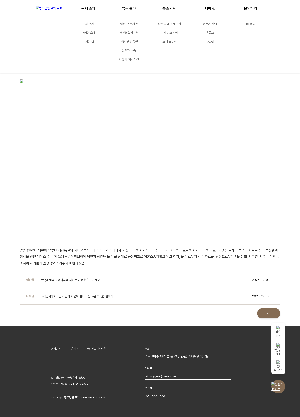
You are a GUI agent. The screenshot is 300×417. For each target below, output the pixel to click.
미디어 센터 (210, 8)
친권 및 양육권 (129, 42)
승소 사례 (169, 8)
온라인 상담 (278, 334)
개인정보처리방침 (96, 348)
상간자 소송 (129, 50)
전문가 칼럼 (210, 24)
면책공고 (56, 348)
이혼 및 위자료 (129, 24)
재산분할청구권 (129, 33)
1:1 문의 (250, 24)
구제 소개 (88, 8)
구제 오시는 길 (278, 368)
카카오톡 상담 (278, 351)
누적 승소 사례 (169, 33)
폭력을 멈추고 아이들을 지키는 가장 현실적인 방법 (70, 280)
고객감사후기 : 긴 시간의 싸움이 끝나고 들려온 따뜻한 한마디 (77, 296)
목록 (268, 313)
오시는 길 (88, 42)
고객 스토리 (169, 42)
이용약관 (74, 348)
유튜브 (210, 33)
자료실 (210, 42)
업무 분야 (129, 8)
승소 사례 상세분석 (169, 24)
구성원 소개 (88, 33)
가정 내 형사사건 (129, 59)
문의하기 (250, 8)
